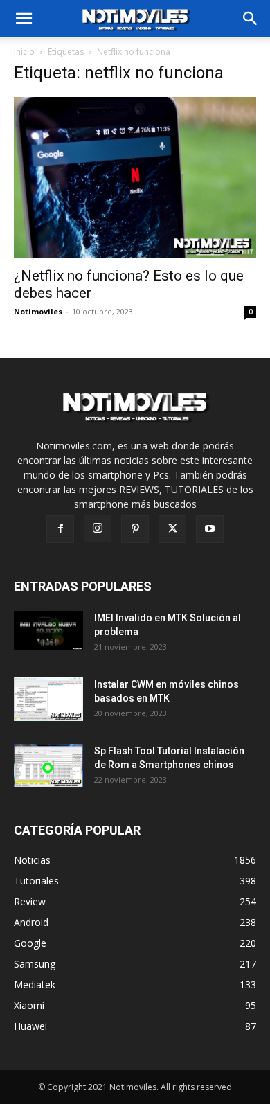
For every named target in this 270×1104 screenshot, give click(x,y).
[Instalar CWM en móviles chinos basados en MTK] (49, 699)
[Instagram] (97, 528)
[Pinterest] (135, 529)
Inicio (24, 51)
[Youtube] (210, 529)
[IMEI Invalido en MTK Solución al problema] (49, 630)
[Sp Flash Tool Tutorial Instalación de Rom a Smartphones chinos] (49, 765)
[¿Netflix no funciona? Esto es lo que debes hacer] (135, 177)
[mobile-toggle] (23, 18)
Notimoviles (38, 311)
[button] (250, 18)
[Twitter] (172, 529)
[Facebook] (60, 529)
